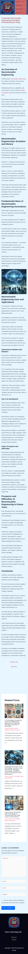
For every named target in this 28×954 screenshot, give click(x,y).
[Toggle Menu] (23, 2)
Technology (17, 776)
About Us (14, 937)
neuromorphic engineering (17, 79)
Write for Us (19, 9)
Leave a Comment (9, 728)
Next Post (14, 666)
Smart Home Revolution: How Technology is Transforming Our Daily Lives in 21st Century (13, 814)
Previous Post (14, 662)
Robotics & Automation (10, 820)
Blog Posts (19, 5)
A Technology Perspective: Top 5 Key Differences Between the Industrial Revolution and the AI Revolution (13, 723)
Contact (18, 12)
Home (18, 1)
